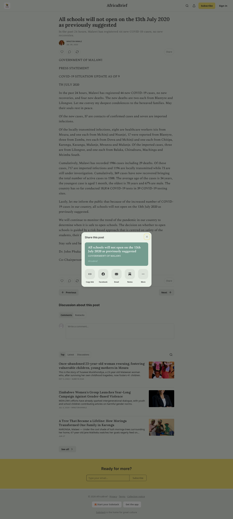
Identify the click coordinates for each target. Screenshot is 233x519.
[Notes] (130, 274)
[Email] (116, 274)
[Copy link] (90, 274)
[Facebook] (103, 274)
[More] (143, 274)
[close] (146, 236)
